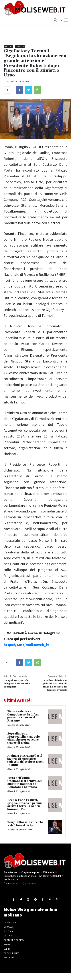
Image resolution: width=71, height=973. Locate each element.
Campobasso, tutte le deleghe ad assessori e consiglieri (17, 683)
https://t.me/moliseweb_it (26, 644)
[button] (56, 20)
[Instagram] (28, 899)
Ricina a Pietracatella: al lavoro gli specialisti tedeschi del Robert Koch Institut (25, 760)
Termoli (20, 46)
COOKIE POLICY (11, 953)
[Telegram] (35, 899)
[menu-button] (65, 20)
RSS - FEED (9, 957)
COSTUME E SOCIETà (14, 940)
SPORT (7, 944)
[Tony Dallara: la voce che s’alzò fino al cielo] (55, 827)
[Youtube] (50, 899)
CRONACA (8, 927)
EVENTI (7, 949)
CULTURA (8, 935)
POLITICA (8, 931)
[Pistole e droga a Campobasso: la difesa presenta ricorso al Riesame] (55, 716)
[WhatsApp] (37, 90)
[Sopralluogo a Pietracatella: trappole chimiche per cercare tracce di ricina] (55, 739)
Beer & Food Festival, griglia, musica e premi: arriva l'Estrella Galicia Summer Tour (24, 804)
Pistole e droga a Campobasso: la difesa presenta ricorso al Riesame (23, 716)
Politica (8, 46)
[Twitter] (28, 90)
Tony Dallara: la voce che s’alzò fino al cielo (25, 823)
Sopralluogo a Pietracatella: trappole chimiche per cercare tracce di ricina (23, 738)
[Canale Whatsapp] (43, 899)
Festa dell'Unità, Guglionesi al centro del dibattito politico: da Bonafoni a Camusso (24, 782)
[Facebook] (19, 90)
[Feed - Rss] (57, 899)
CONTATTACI (10, 922)
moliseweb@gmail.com (23, 883)
